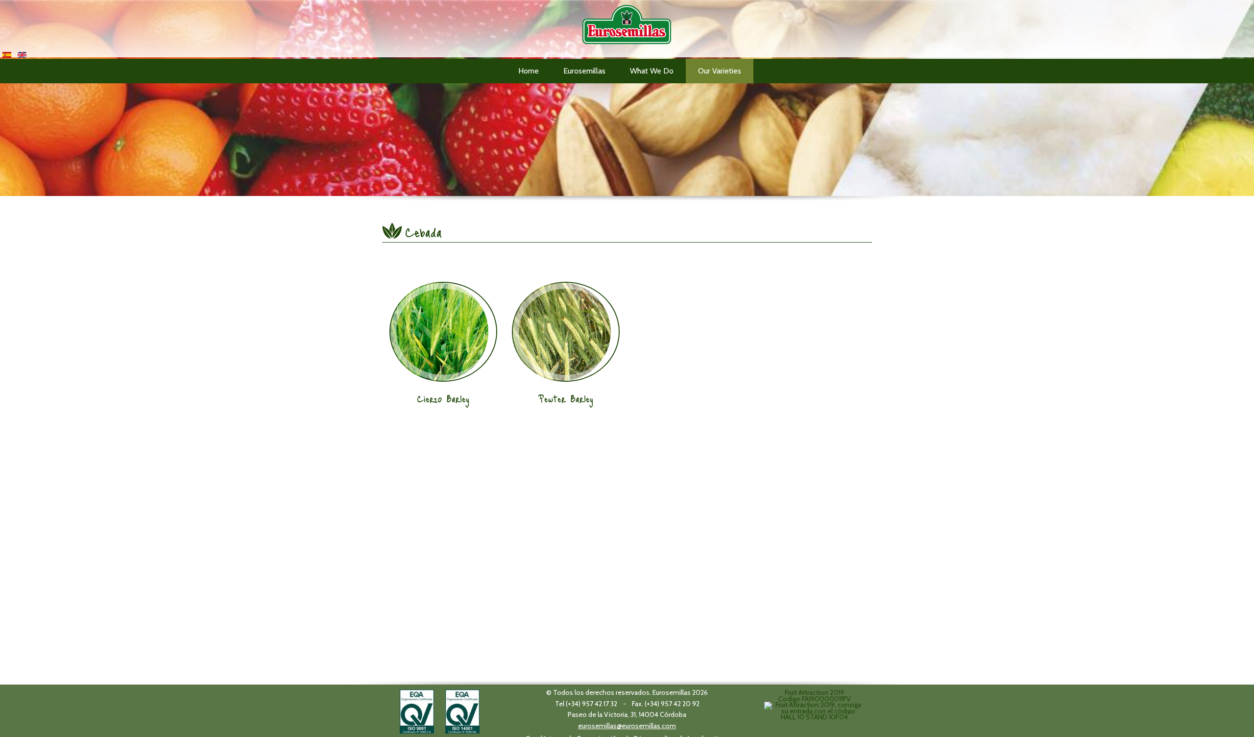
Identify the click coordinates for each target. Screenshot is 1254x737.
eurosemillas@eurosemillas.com (627, 725)
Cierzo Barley (443, 398)
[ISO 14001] (462, 710)
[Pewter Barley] (566, 332)
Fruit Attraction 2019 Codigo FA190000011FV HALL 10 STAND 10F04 (814, 704)
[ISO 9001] (417, 710)
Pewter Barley (565, 398)
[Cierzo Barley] (443, 332)
